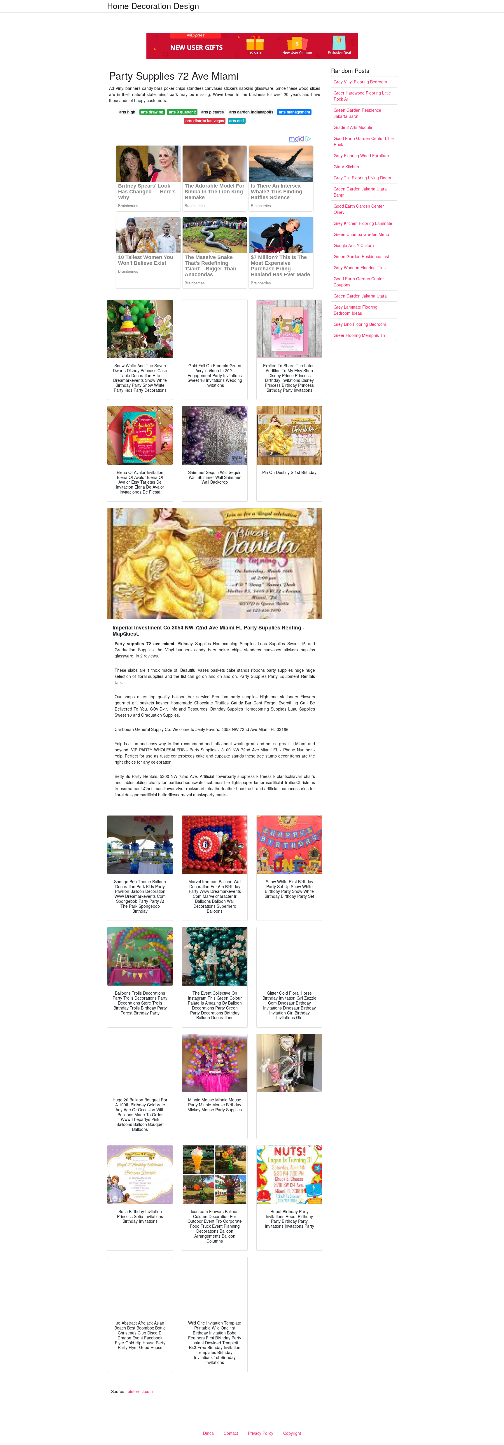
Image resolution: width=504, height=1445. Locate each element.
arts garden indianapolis (251, 112)
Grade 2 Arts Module (353, 127)
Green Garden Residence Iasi (361, 256)
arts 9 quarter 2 (182, 112)
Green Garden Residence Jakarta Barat (357, 113)
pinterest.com (140, 1391)
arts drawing (152, 112)
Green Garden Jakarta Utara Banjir (360, 192)
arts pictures (212, 112)
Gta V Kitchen (346, 166)
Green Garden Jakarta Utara (360, 296)
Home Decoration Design (153, 5)
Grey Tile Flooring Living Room (362, 178)
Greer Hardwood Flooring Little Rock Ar (362, 96)
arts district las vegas (205, 120)
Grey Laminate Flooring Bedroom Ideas (355, 310)
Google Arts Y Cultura (354, 245)
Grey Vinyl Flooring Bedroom (360, 82)
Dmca (208, 1433)
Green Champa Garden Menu (361, 234)
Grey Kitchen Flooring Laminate (363, 223)
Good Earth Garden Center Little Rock (364, 141)
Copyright (292, 1433)
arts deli (236, 120)
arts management (294, 112)
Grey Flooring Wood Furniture (361, 155)
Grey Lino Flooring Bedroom (360, 324)
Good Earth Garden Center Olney (359, 209)
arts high (127, 112)
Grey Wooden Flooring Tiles (360, 267)
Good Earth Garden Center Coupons (359, 282)
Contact (231, 1433)
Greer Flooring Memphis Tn (359, 335)
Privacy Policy (260, 1433)
